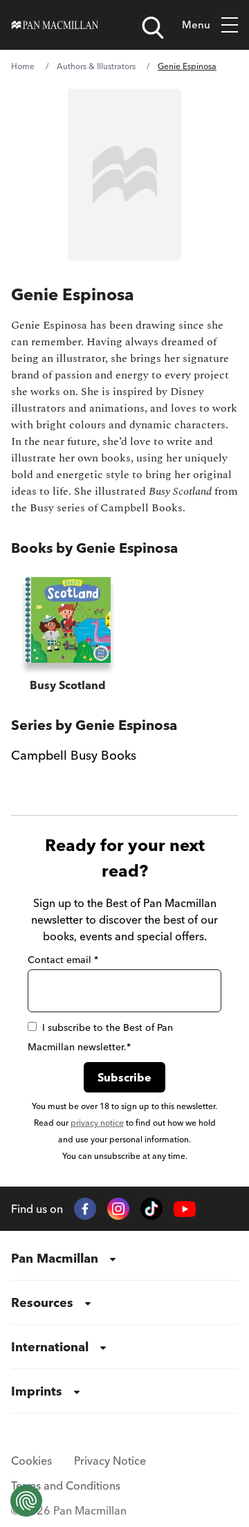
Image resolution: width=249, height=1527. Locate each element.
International (50, 1347)
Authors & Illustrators (96, 66)
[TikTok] (151, 1209)
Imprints (36, 1391)
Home (23, 66)
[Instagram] (118, 1209)
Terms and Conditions (65, 1485)
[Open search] (153, 28)
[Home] (55, 25)
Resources (42, 1302)
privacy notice (97, 1122)
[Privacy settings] (26, 1501)
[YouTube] (185, 1209)
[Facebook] (85, 1209)
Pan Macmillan (54, 1258)
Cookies (31, 1460)
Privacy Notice (110, 1460)
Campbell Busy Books (73, 755)
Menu (196, 24)
